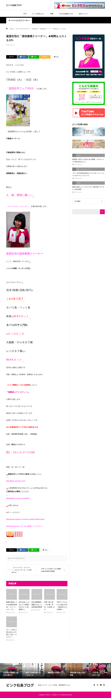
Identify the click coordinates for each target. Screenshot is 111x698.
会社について (83, 14)
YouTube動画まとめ (66, 14)
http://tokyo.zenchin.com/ (15, 481)
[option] (11, 671)
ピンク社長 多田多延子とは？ (60, 685)
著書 (51, 14)
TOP (24, 14)
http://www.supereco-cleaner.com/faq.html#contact (25, 519)
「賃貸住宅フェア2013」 (21, 88)
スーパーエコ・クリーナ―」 (19, 206)
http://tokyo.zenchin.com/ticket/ (17, 498)
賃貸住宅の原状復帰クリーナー (24, 253)
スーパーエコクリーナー (19, 20)
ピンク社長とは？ (38, 14)
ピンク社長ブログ (14, 5)
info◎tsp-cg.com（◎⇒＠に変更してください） (24, 526)
